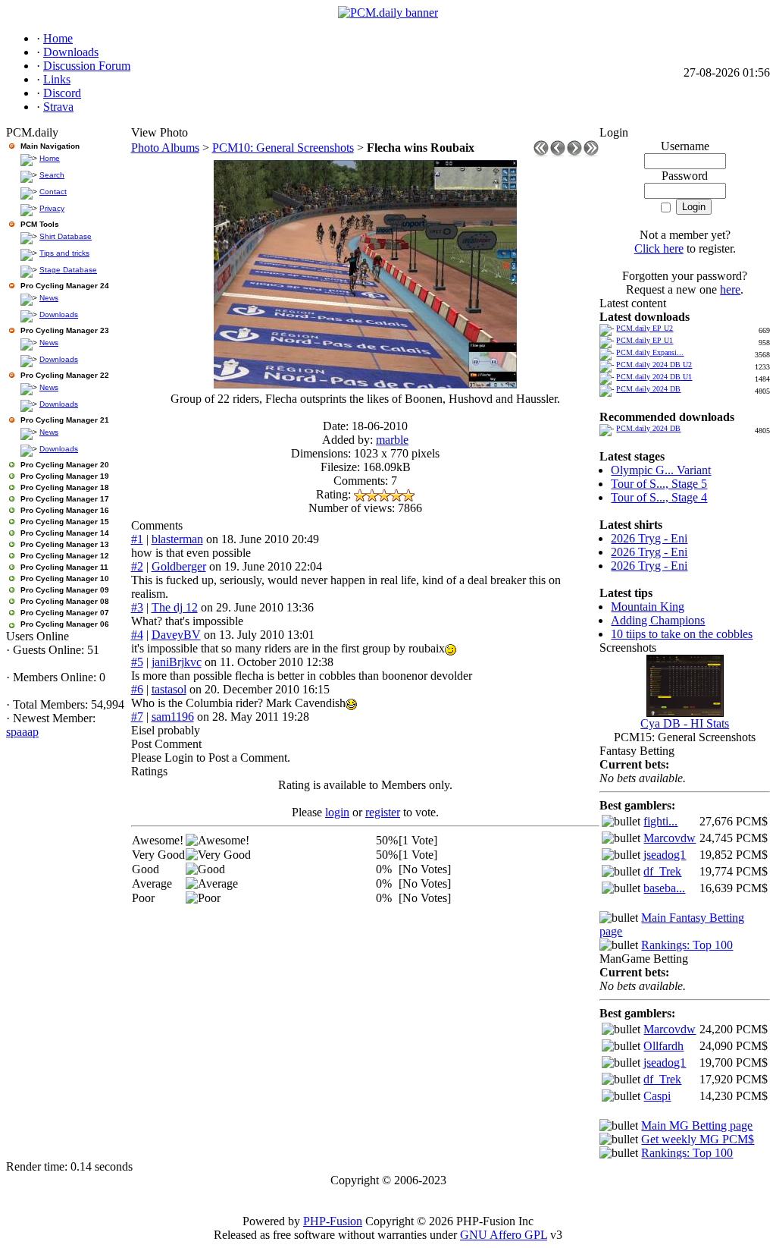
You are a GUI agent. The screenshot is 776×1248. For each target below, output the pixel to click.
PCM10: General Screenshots (283, 147)
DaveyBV (176, 634)
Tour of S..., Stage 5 (659, 483)
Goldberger (179, 566)
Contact (53, 191)
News (48, 298)
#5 (137, 661)
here (730, 289)
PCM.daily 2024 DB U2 (654, 364)
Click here (659, 248)
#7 (137, 716)
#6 (137, 689)
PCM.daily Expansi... (650, 352)
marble (392, 439)
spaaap (22, 731)
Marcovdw (669, 837)
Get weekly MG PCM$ (697, 1139)
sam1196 (173, 716)
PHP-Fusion (332, 1221)
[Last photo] (591, 152)
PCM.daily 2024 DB (648, 389)
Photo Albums (165, 147)
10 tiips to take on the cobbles (682, 633)
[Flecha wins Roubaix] (365, 384)
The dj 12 (175, 607)
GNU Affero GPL (503, 1234)
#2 (137, 566)
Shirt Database (65, 236)
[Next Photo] (574, 152)
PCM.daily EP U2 (644, 328)
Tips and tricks (64, 253)
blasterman (177, 539)
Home (49, 158)
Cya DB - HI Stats (684, 723)
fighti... (660, 821)
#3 (137, 607)
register (382, 812)
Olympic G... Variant (661, 470)
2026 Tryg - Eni (649, 538)
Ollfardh (663, 1045)
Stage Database (68, 270)
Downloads (58, 314)
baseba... (664, 888)
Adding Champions (658, 620)
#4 (137, 634)
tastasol (169, 689)
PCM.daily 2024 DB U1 (654, 377)
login (337, 812)
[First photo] (541, 152)
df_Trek (662, 871)
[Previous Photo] (557, 152)
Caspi (657, 1095)
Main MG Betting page (697, 1125)
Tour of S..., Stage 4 (659, 497)
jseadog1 (664, 854)
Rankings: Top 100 (687, 944)
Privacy (51, 208)
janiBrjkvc (177, 661)
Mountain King (647, 606)
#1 (137, 539)
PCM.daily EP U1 (644, 340)
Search (51, 175)
